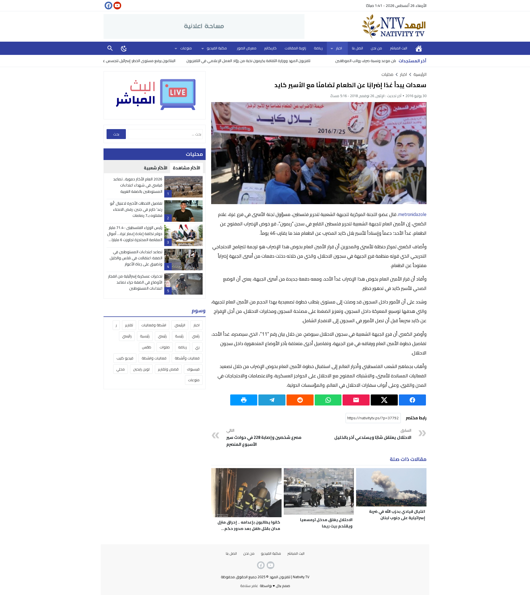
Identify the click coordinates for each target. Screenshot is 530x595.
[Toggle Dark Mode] (124, 48)
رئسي (196, 336)
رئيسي (162, 336)
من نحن (376, 48)
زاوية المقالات (295, 48)
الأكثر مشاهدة (186, 168)
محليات (387, 74)
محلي (120, 369)
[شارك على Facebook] (412, 400)
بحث (110, 48)
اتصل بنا (357, 48)
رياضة (318, 48)
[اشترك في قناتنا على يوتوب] (116, 5)
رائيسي (127, 336)
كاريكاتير (270, 48)
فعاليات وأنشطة (187, 358)
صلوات (165, 347)
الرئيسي (179, 325)
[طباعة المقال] (244, 400)
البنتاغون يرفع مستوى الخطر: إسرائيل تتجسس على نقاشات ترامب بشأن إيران (143, 60)
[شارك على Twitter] (384, 400)
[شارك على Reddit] (300, 400)
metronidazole (412, 214)
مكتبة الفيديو (217, 48)
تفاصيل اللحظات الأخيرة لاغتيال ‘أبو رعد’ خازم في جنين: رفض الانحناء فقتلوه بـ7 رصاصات (136, 209)
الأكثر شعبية (155, 168)
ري (197, 347)
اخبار (339, 48)
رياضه (182, 347)
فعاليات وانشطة (154, 358)
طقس (146, 347)
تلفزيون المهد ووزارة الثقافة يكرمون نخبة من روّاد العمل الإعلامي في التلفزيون (273, 60)
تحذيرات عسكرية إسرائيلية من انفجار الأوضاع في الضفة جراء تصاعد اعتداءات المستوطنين (135, 282)
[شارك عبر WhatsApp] (328, 400)
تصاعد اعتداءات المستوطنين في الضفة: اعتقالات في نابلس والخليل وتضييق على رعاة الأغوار (136, 258)
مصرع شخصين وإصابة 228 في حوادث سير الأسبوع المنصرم (263, 437)
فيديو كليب (124, 358)
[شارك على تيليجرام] (272, 400)
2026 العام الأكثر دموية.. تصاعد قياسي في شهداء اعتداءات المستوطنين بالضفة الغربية (137, 185)
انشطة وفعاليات (153, 325)
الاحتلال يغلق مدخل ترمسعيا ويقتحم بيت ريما (326, 523)
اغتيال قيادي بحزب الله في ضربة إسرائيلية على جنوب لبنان (397, 514)
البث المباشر (398, 48)
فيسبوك (193, 369)
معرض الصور (246, 48)
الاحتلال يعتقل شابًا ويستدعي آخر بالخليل (372, 434)
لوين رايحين (141, 369)
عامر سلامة (249, 585)
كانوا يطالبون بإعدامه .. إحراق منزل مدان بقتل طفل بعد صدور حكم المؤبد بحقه (249, 528)
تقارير (129, 325)
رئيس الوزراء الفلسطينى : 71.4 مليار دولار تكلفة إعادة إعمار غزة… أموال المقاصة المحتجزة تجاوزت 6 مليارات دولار (134, 237)
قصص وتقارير (168, 369)
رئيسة (179, 336)
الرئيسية (419, 48)
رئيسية (145, 336)
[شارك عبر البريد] (356, 400)
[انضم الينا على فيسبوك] (108, 5)
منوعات (186, 48)
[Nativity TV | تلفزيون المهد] (365, 26)
